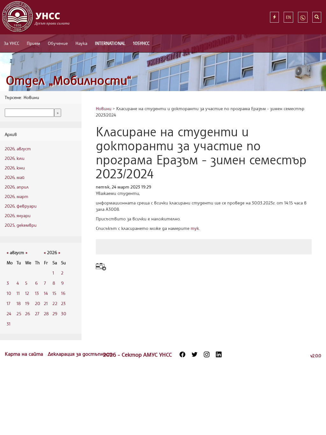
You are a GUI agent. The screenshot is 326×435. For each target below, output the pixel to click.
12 (27, 293)
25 (19, 313)
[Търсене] (316, 17)
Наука (81, 43)
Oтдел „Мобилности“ (68, 80)
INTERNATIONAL (110, 43)
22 (55, 303)
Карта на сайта (25, 354)
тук (195, 228)
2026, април (17, 186)
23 (63, 303)
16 (63, 293)
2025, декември (21, 225)
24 (9, 313)
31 (9, 323)
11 (18, 293)
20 (37, 303)
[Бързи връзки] (274, 17)
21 (46, 303)
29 (55, 313)
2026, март (16, 196)
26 (27, 313)
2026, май (15, 177)
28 (46, 313)
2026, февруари (21, 206)
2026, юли (15, 158)
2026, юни (15, 167)
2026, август (18, 148)
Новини (103, 108)
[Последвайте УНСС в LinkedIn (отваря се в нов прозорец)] (219, 354)
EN (288, 17)
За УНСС (11, 43)
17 (8, 303)
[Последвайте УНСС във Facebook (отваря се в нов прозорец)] (182, 354)
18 (19, 303)
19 (27, 303)
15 (54, 293)
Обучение (58, 43)
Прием (33, 43)
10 (9, 293)
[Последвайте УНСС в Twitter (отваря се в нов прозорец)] (194, 354)
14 (46, 293)
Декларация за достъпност (80, 354)
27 (37, 313)
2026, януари (18, 215)
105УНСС (141, 43)
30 (63, 313)
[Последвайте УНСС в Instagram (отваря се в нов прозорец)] (206, 354)
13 (37, 293)
